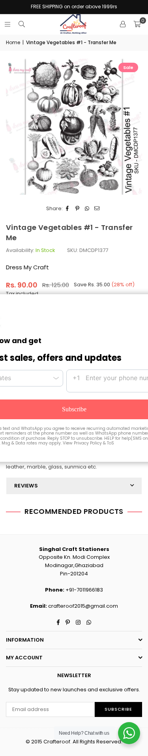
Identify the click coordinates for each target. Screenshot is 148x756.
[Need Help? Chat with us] (129, 733)
